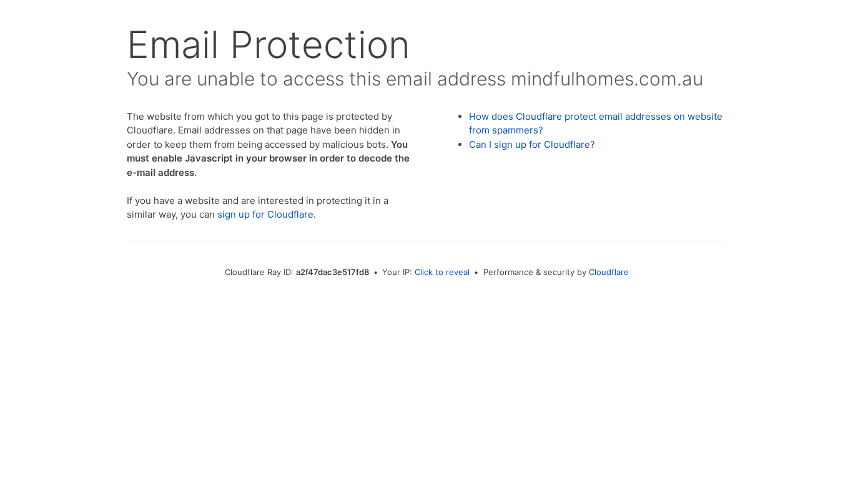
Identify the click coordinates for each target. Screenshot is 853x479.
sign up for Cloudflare (265, 214)
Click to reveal (442, 272)
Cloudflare (609, 272)
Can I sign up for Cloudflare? (532, 144)
